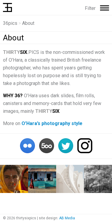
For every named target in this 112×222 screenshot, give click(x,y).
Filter (90, 8)
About (13, 37)
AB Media (67, 218)
